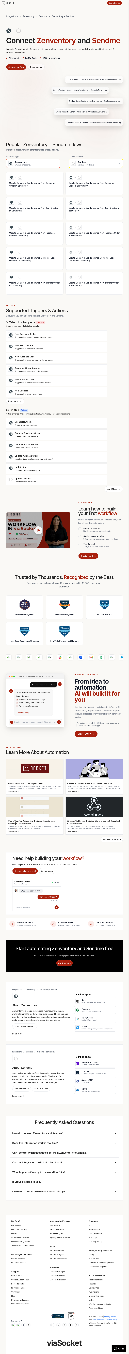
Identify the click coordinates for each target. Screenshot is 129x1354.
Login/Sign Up (114, 3)
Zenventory (28, 16)
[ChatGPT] (13, 1325)
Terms (113, 1317)
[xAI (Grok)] (28, 1325)
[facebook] (58, 1325)
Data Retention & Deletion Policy (105, 1320)
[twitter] (64, 1325)
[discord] (77, 1325)
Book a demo (36, 67)
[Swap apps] (64, 163)
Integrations (12, 16)
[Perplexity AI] (23, 1325)
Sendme (43, 16)
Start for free (64, 963)
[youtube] (71, 1325)
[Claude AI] (18, 1325)
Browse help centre (23, 871)
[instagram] (52, 1325)
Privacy (107, 1317)
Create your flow (16, 67)
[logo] (9, 3)
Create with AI (84, 734)
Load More (13, 401)
